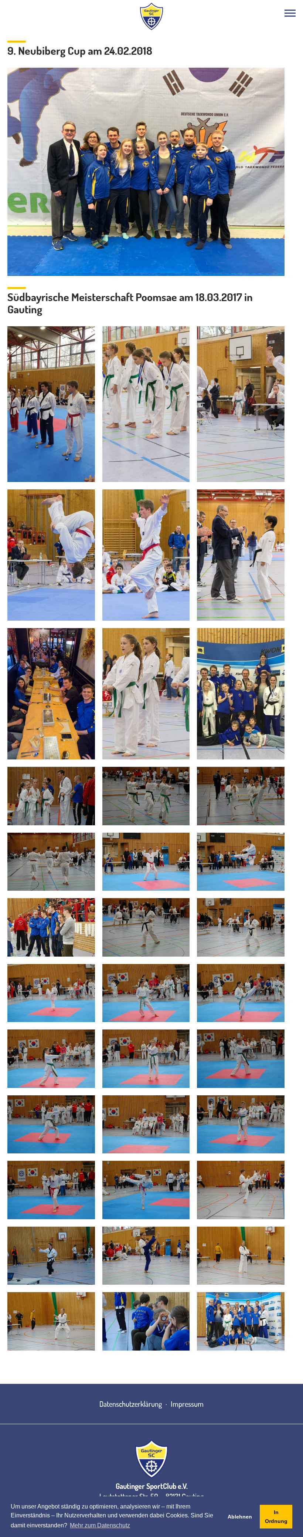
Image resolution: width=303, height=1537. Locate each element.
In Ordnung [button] (276, 1516)
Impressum (187, 1404)
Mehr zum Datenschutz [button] (100, 1525)
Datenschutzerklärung (130, 1404)
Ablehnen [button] (240, 1517)
